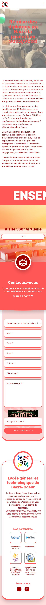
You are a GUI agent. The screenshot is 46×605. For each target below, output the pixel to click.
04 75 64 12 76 (24, 296)
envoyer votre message (23, 431)
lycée (23, 237)
